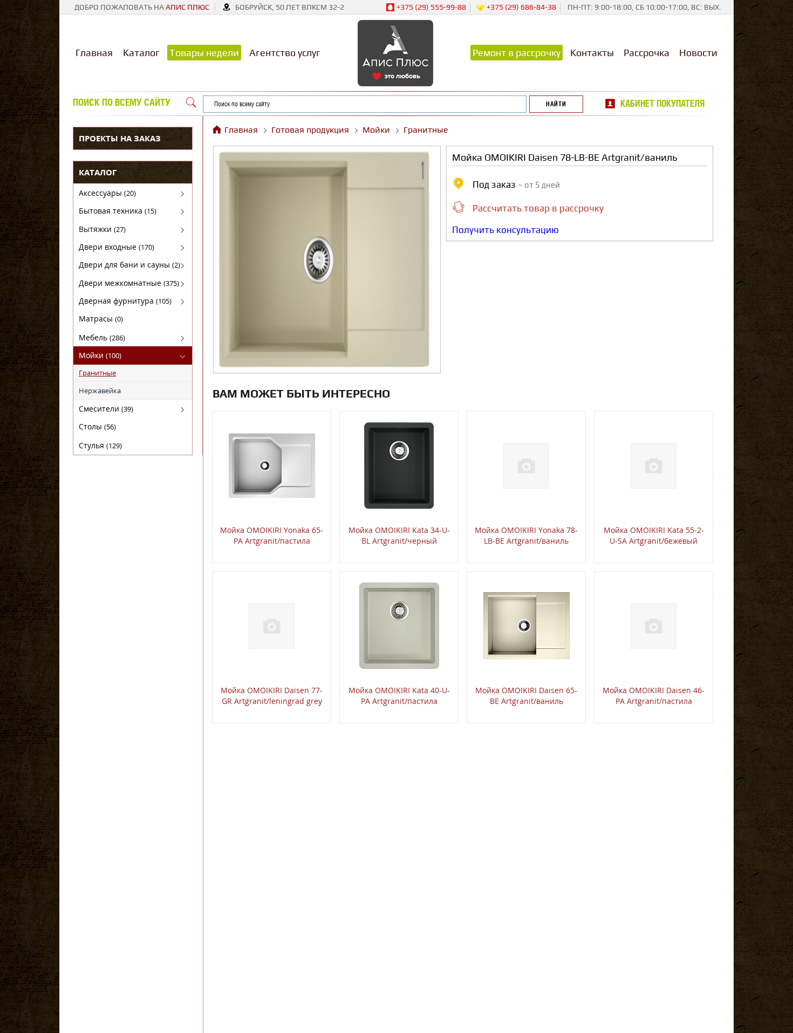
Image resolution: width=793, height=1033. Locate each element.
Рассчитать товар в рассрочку (538, 208)
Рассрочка (646, 52)
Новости (698, 52)
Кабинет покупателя (662, 103)
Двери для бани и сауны (129, 264)
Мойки (100, 355)
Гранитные (97, 373)
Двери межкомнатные (129, 283)
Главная (94, 52)
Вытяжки (102, 229)
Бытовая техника (117, 211)
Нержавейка (100, 390)
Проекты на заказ (120, 138)
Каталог (141, 52)
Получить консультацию (505, 229)
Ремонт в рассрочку (516, 52)
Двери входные (116, 247)
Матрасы (101, 318)
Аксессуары (107, 193)
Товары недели (204, 52)
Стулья (100, 445)
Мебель (102, 337)
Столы (97, 426)
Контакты (592, 52)
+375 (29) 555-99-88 (430, 7)
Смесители (106, 408)
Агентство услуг (284, 52)
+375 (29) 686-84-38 (520, 7)
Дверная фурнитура (125, 301)
